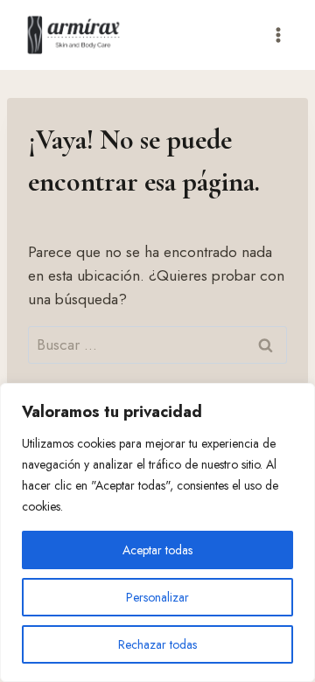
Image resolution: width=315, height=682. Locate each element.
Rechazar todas (157, 644)
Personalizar (157, 597)
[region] (157, 532)
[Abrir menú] (278, 34)
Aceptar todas (157, 550)
